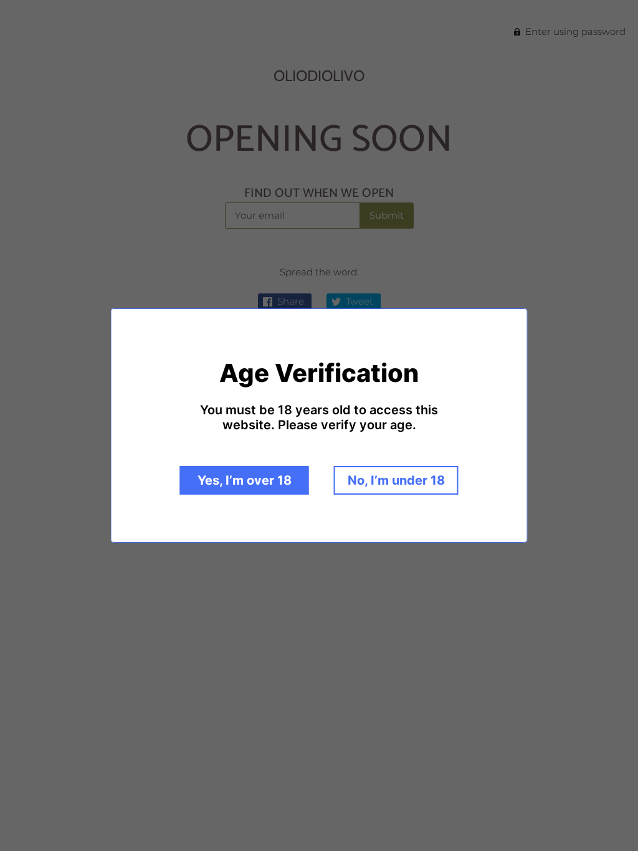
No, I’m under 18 (396, 480)
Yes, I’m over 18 (245, 480)
